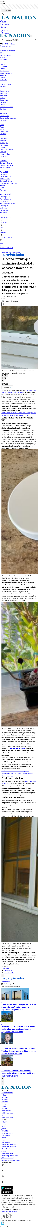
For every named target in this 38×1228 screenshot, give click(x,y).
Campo (2, 69)
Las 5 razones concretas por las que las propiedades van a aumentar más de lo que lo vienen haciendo (17, 773)
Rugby (2, 127)
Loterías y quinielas (6, 149)
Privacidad (13, 1211)
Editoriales (3, 114)
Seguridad (3, 93)
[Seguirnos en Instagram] (2, 1177)
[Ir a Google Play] (7, 1189)
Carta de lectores (6, 181)
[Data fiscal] (2, 1225)
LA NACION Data (5, 55)
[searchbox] (18, 40)
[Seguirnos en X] (2, 1171)
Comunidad (4, 100)
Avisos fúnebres (5, 176)
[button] (19, 141)
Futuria (2, 64)
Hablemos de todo (6, 107)
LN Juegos (3, 138)
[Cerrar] (31, 36)
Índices (2, 78)
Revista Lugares (5, 199)
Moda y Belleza (5, 154)
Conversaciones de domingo (10, 183)
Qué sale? (3, 161)
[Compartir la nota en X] (5, 384)
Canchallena (4, 132)
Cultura (2, 98)
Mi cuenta (5, 33)
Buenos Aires (4, 91)
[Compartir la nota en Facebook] (2, 384)
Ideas (2, 188)
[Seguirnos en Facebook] (2, 1165)
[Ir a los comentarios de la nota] (7, 375)
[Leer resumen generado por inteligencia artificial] (2, 375)
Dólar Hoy (3, 66)
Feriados (3, 147)
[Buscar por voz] (35, 40)
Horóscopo (4, 145)
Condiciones (5, 1211)
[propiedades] (12, 256)
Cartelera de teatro (6, 165)
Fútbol (2, 125)
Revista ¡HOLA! (5, 197)
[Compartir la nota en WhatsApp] (5, 378)
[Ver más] (2, 975)
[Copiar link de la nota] (2, 381)
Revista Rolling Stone (7, 203)
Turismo (3, 140)
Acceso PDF (4, 172)
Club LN (5, 30)
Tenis (2, 129)
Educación (3, 96)
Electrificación (8, 971)
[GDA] (6, 1218)
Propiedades (4, 71)
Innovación (5, 968)
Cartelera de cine (6, 163)
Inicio (4, 22)
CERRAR (2, 1)
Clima (2, 53)
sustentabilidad (9, 973)
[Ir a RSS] (2, 1183)
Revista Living (4, 201)
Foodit (4, 27)
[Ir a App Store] (7, 1193)
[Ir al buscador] (3, 14)
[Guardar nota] (5, 375)
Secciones (5, 24)
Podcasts (3, 152)
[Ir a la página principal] (19, 19)
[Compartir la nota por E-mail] (7, 384)
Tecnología (4, 143)
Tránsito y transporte (7, 51)
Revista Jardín (4, 206)
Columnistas (4, 116)
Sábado (2, 185)
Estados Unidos (5, 84)
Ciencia (2, 105)
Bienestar (3, 102)
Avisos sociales (5, 179)
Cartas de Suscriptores (8, 118)
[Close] (2, 1078)
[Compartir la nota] (2, 378)
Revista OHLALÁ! (5, 194)
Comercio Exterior (6, 73)
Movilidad (3, 75)
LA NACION (5, 252)
